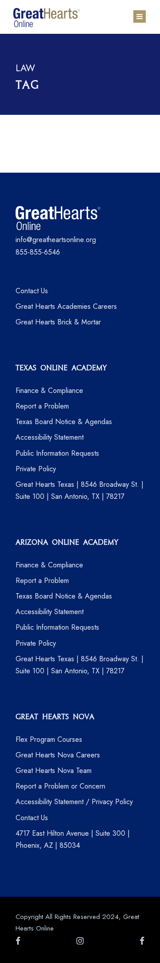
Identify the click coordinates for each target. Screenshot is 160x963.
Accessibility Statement (50, 437)
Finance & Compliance (49, 390)
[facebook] (18, 941)
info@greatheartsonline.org (56, 240)
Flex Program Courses (49, 739)
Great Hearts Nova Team (54, 770)
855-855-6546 (38, 252)
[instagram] (80, 941)
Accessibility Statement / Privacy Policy (74, 802)
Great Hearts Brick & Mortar (58, 322)
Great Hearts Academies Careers (66, 306)
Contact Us (32, 291)
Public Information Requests (57, 453)
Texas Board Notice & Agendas (64, 422)
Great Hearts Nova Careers (58, 755)
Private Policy (36, 469)
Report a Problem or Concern (60, 786)
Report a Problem (42, 406)
